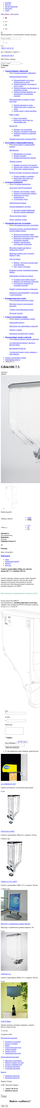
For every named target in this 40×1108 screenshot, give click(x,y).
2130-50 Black (6, 1021)
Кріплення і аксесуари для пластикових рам (23, 121)
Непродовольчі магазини (10, 1057)
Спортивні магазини (12, 1068)
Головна (8, 3)
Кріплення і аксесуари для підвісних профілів (23, 179)
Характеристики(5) (12, 561)
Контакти (8, 8)
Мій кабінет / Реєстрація (9, 14)
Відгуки (8, 565)
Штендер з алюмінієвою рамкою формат (15, 924)
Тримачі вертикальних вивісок (25, 158)
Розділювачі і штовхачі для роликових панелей (23, 284)
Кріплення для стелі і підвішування (21, 196)
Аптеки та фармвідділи (13, 1064)
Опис (7, 559)
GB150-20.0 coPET (8, 831)
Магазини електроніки (13, 1061)
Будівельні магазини (12, 1066)
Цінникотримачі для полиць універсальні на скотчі (24, 81)
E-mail (7, 717)
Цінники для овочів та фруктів (25, 131)
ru (6, 21)
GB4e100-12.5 (6, 974)
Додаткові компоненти (22, 184)
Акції (7, 10)
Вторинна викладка (12, 1078)
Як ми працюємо (11, 6)
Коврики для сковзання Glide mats (26, 281)
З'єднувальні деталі (21, 199)
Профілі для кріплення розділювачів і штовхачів (23, 243)
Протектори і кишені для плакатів (26, 167)
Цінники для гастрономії (23, 129)
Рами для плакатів (20, 118)
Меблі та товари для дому (14, 1063)
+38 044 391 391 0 (7, 55)
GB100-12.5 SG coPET (9, 881)
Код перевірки (11, 743)
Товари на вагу (10, 1051)
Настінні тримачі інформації (24, 212)
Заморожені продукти (13, 1053)
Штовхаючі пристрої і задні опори (26, 236)
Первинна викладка (12, 1076)
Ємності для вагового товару (24, 319)
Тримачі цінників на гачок (23, 105)
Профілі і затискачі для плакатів (25, 165)
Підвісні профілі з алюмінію (24, 176)
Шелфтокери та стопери (22, 154)
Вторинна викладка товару (24, 300)
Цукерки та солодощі (13, 1042)
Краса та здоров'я (11, 1044)
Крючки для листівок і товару (24, 191)
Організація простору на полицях (26, 225)
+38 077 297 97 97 (7, 48)
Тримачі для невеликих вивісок (25, 193)
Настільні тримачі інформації (24, 210)
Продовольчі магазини (9, 1038)
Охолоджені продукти (13, 1047)
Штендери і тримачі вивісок (24, 169)
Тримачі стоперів (20, 156)
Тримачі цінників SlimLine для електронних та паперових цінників (25, 94)
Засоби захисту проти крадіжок (25, 111)
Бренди (3, 1072)
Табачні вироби (10, 1049)
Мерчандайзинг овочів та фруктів (26, 339)
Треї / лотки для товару (22, 267)
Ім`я (6, 711)
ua (6, 29)
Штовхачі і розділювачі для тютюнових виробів (23, 239)
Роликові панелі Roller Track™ (25, 279)
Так (3, 1106)
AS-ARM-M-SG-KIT (8, 784)
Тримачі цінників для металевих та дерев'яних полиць (26, 89)
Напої (7, 1045)
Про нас (8, 5)
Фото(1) (8, 563)
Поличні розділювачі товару (24, 234)
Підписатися (12, 1101)
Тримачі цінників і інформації (25, 73)
